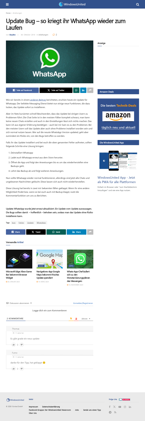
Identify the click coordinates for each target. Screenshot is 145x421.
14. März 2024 (43, 282)
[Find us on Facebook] (109, 407)
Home (8, 13)
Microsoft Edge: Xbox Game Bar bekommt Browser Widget (19, 274)
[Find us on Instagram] (125, 407)
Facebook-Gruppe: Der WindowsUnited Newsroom (50, 410)
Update (30, 222)
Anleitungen (17, 13)
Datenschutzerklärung (51, 406)
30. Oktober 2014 (28, 34)
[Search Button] (137, 4)
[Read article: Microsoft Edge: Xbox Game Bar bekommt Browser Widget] (19, 259)
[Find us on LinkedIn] (130, 407)
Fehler (21, 222)
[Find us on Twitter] (114, 407)
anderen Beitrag (38, 99)
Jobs (77, 410)
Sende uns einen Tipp (92, 410)
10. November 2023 (75, 285)
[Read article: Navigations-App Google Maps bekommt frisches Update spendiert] (50, 259)
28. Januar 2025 (13, 282)
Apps (10, 266)
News (41, 266)
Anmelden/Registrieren (83, 303)
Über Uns (33, 413)
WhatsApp (41, 222)
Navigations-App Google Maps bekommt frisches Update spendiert (48, 274)
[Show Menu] (7, 4)
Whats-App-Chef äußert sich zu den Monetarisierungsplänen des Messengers (78, 276)
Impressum (33, 406)
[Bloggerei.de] (124, 399)
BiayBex (12, 34)
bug (13, 222)
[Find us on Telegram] (110, 412)
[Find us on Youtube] (120, 407)
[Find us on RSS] (115, 412)
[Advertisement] (118, 68)
